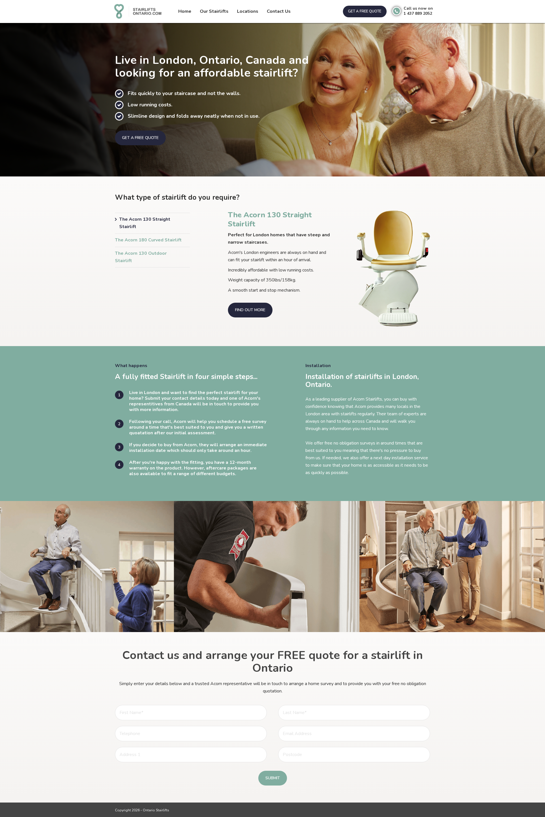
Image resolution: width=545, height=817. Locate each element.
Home (184, 11)
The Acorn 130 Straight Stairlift (144, 223)
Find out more (250, 310)
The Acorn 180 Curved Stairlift (148, 240)
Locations (247, 11)
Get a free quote (364, 11)
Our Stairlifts (214, 11)
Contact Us (279, 11)
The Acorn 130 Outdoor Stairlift (141, 257)
